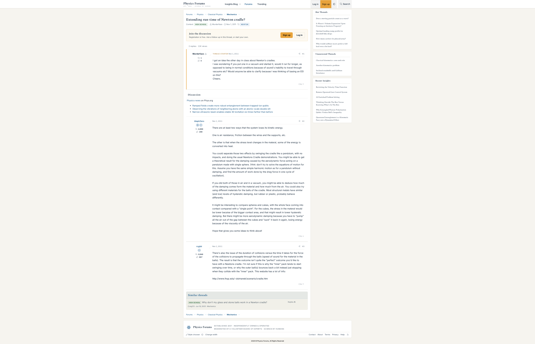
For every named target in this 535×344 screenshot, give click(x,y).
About (320, 334)
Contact (312, 334)
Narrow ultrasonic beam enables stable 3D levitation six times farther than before (232, 112)
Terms (327, 334)
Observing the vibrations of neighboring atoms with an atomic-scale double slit (231, 109)
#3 (303, 246)
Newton (244, 24)
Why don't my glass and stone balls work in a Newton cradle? (234, 302)
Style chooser (194, 334)
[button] (240, 4)
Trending (261, 4)
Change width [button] (211, 334)
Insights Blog (231, 4)
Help (343, 334)
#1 (303, 54)
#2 (303, 121)
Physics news (193, 100)
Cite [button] (300, 84)
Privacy (335, 334)
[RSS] (348, 334)
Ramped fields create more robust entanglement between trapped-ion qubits (230, 105)
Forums (248, 4)
